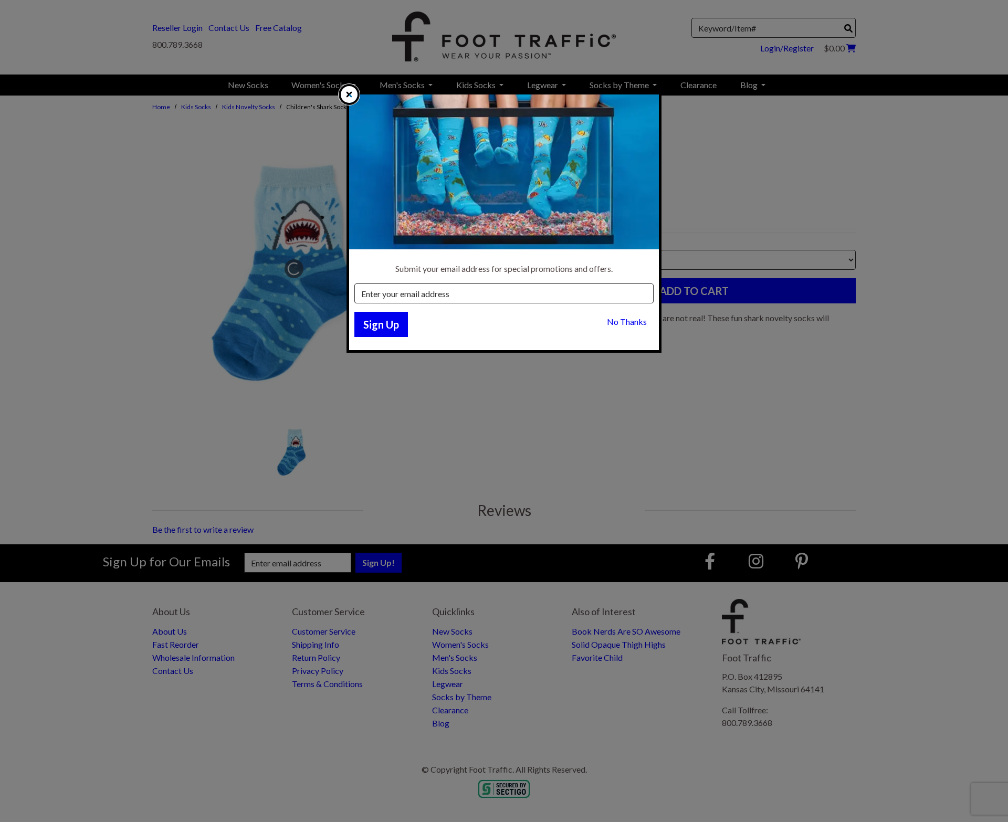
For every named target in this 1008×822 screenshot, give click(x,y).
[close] (349, 94)
